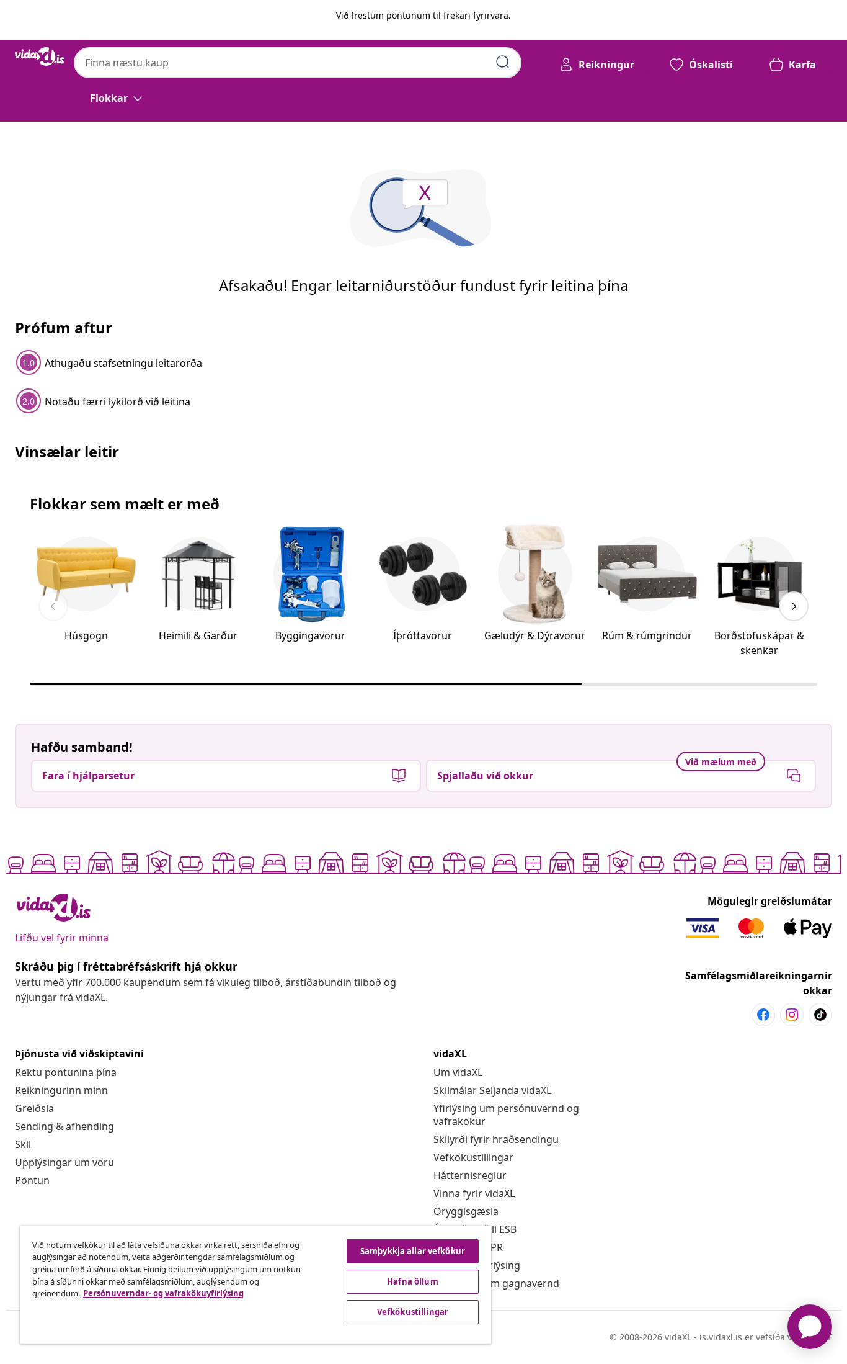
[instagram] (792, 1014)
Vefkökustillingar (473, 1157)
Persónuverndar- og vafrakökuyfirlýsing (163, 1293)
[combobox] (297, 62)
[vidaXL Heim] (39, 56)
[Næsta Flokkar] (794, 606)
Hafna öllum (412, 1281)
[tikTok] (820, 1014)
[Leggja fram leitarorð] (503, 62)
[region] (255, 1285)
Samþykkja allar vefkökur (412, 1251)
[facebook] (763, 1014)
